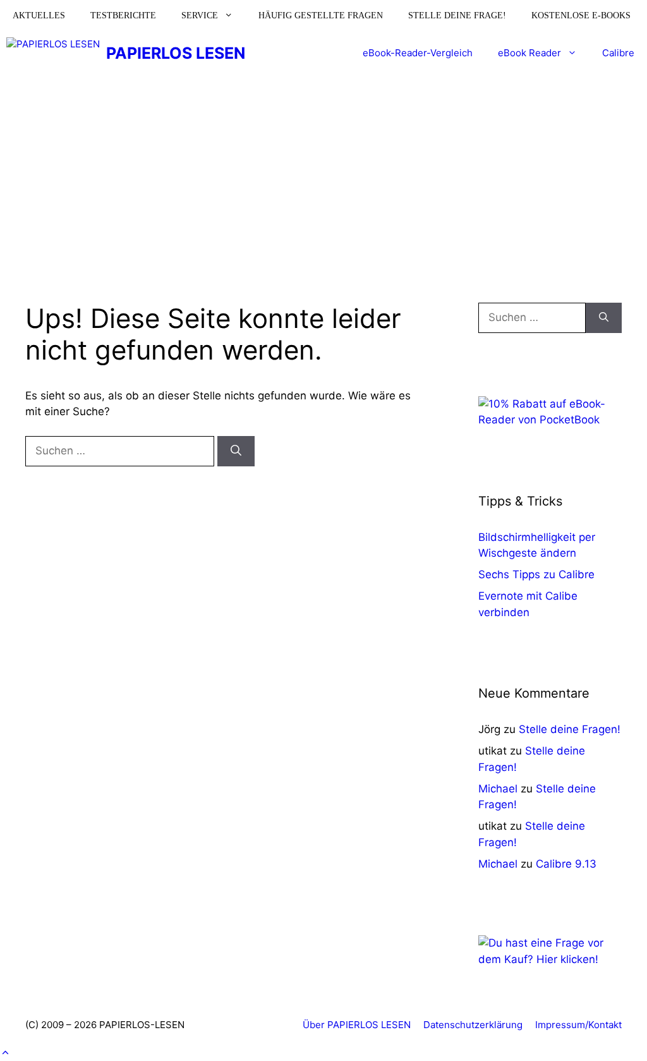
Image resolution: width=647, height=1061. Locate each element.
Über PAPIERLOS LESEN (357, 1025)
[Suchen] (236, 451)
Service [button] (199, 15)
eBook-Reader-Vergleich (418, 53)
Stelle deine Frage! (457, 15)
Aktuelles (39, 15)
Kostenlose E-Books (581, 15)
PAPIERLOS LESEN (175, 53)
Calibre (618, 53)
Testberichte (123, 15)
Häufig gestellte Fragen (320, 15)
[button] (5, 1052)
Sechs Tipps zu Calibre (536, 574)
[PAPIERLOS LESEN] (53, 53)
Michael (497, 788)
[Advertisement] (323, 170)
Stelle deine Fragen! (569, 729)
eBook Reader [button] (529, 53)
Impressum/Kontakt (578, 1025)
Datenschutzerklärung (473, 1025)
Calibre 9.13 (566, 864)
